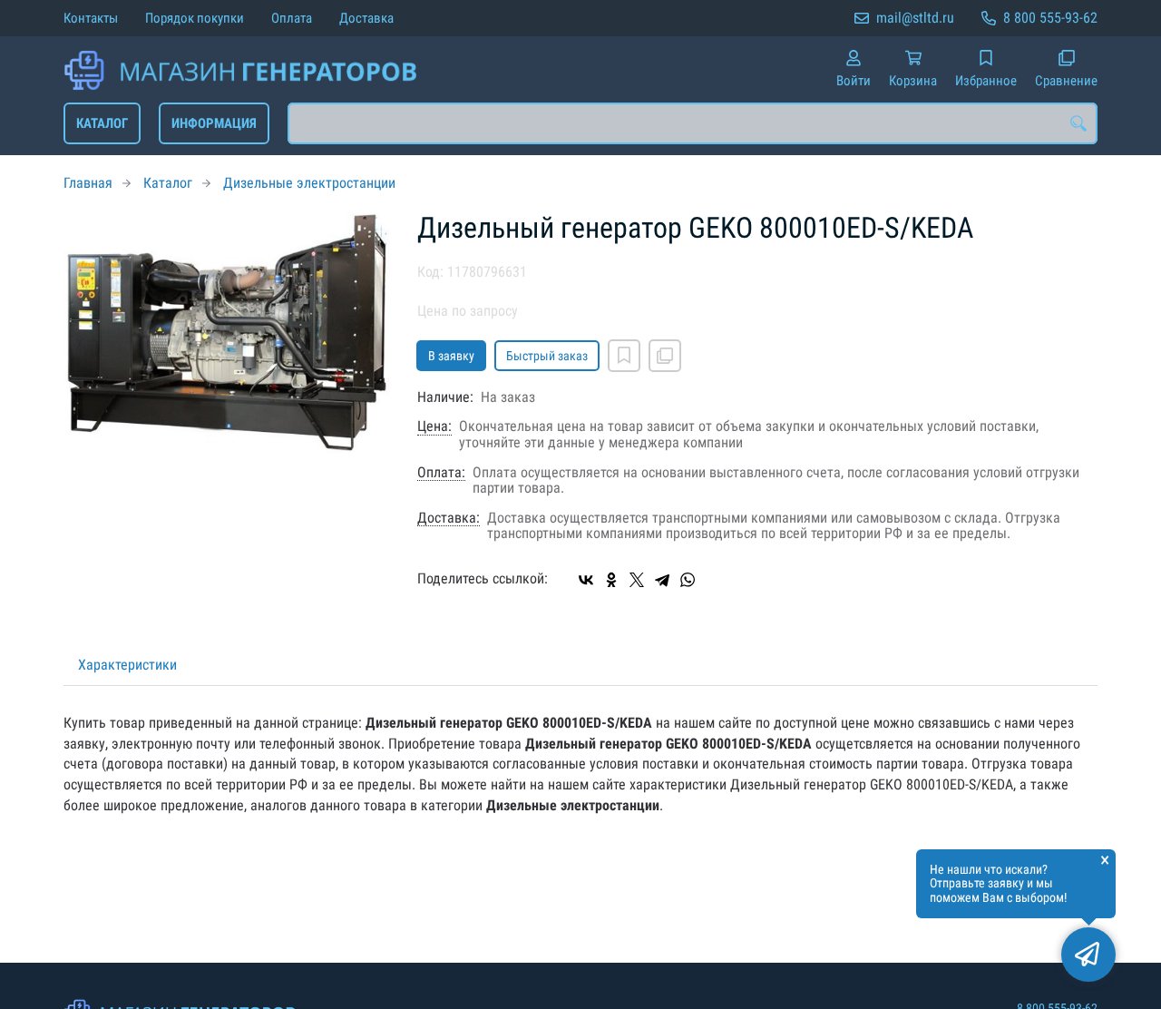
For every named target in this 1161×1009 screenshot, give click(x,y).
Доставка (366, 18)
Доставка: (448, 518)
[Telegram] (662, 580)
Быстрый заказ (547, 355)
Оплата (291, 18)
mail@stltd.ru (915, 17)
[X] (637, 580)
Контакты (90, 18)
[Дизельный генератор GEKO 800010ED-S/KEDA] (226, 333)
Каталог (102, 123)
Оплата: (441, 473)
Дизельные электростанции (309, 182)
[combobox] (693, 123)
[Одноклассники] (611, 580)
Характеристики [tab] (127, 664)
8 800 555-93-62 (1050, 17)
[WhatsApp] (687, 580)
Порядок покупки (194, 18)
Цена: (434, 426)
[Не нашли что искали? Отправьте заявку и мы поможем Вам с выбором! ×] (1088, 954)
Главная (87, 182)
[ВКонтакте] (586, 580)
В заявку (451, 355)
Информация (214, 123)
